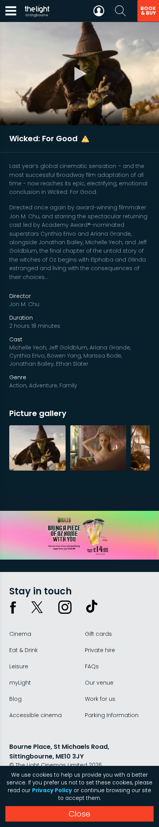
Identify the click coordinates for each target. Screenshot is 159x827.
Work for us (100, 699)
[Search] (120, 11)
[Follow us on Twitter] (37, 607)
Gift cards (98, 634)
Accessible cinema (35, 715)
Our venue (99, 683)
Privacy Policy (52, 790)
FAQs (92, 666)
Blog (15, 699)
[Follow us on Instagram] (65, 607)
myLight (20, 683)
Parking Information (112, 715)
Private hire (100, 650)
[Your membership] (99, 11)
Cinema (20, 634)
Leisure (18, 666)
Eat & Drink (23, 650)
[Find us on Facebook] (13, 607)
